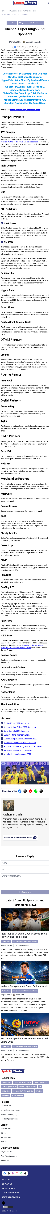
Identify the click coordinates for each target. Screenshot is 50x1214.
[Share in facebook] (19, 791)
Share (34, 47)
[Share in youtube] (17, 1173)
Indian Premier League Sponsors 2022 (25, 110)
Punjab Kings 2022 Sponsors (16, 723)
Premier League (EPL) (41, 1082)
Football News (6, 1082)
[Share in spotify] (21, 1173)
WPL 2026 (4, 1142)
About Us (6, 1180)
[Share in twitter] (25, 791)
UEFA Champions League (22, 1082)
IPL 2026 (39, 1091)
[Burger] (3, 3)
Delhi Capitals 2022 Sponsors (16, 731)
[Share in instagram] (13, 1173)
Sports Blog (5, 1095)
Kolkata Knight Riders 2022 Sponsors (20, 727)
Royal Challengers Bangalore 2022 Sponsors (23, 746)
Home (3, 11)
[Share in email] (25, 1173)
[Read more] (25, 934)
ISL (40, 1087)
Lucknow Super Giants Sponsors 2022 (20, 739)
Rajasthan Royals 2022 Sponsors (18, 750)
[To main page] (25, 3)
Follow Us (20, 47)
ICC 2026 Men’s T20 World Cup (23, 1091)
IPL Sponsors (6, 1137)
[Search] (47, 2)
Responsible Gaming (11, 1197)
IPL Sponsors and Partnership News (22, 11)
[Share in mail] (41, 791)
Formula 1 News (17, 1095)
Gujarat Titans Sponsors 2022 (16, 735)
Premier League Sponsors (27, 1087)
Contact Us (7, 1184)
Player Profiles (6, 1152)
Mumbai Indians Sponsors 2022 (17, 754)
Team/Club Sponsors (9, 1156)
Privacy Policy (8, 1188)
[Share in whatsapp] (36, 791)
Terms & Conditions (10, 1193)
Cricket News (12, 23)
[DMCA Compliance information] (8, 1207)
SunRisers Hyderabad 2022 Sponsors (20, 742)
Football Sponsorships (9, 1087)
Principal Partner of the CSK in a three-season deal (19, 142)
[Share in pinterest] (30, 791)
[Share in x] (9, 1173)
